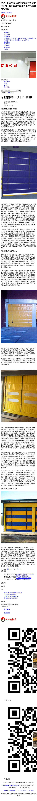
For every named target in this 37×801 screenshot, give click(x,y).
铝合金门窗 (25, 40)
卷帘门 (25, 38)
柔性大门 (20, 38)
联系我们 (3, 12)
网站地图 (9, 12)
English (6, 49)
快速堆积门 (7, 38)
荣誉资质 (7, 45)
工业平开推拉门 (10, 40)
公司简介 (7, 34)
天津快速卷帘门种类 (22, 576)
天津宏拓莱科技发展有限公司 (10, 785)
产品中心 (7, 36)
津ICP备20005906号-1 (10, 790)
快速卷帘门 (14, 38)
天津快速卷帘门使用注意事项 (25, 574)
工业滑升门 (18, 40)
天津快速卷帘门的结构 (23, 579)
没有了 (9, 569)
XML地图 (31, 790)
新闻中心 (7, 42)
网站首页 (7, 33)
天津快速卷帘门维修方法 (23, 578)
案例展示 (7, 44)
